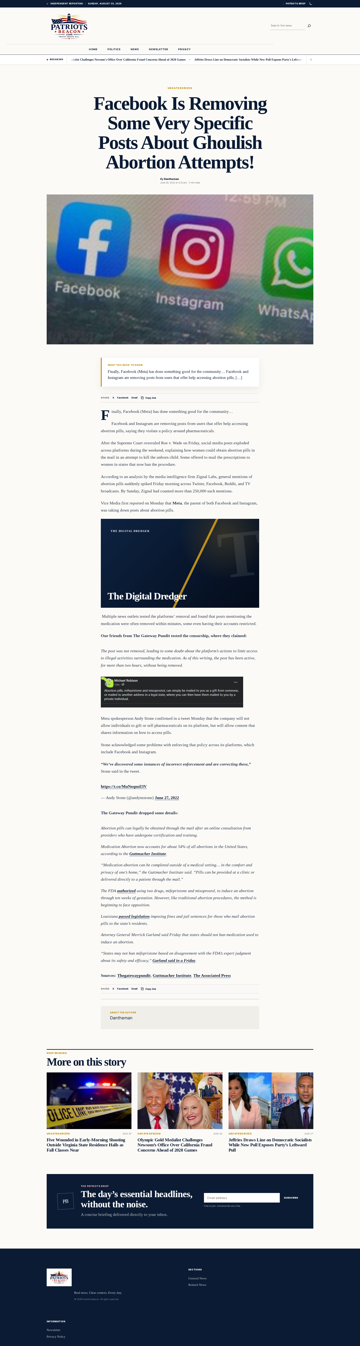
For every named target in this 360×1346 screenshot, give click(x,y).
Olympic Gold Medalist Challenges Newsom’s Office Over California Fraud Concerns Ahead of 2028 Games (89, 59)
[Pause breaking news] (309, 59)
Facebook (123, 397)
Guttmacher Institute (147, 853)
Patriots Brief (295, 3)
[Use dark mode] (310, 3)
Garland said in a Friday (173, 960)
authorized (126, 890)
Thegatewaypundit (134, 975)
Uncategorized (180, 88)
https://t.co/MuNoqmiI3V (124, 786)
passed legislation (134, 916)
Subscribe (291, 1198)
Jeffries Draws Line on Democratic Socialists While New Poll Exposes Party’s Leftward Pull (223, 59)
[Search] (309, 26)
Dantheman (171, 179)
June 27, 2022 (167, 797)
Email (134, 397)
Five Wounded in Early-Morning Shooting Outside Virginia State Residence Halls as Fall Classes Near (86, 1144)
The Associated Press (212, 975)
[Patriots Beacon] (69, 26)
